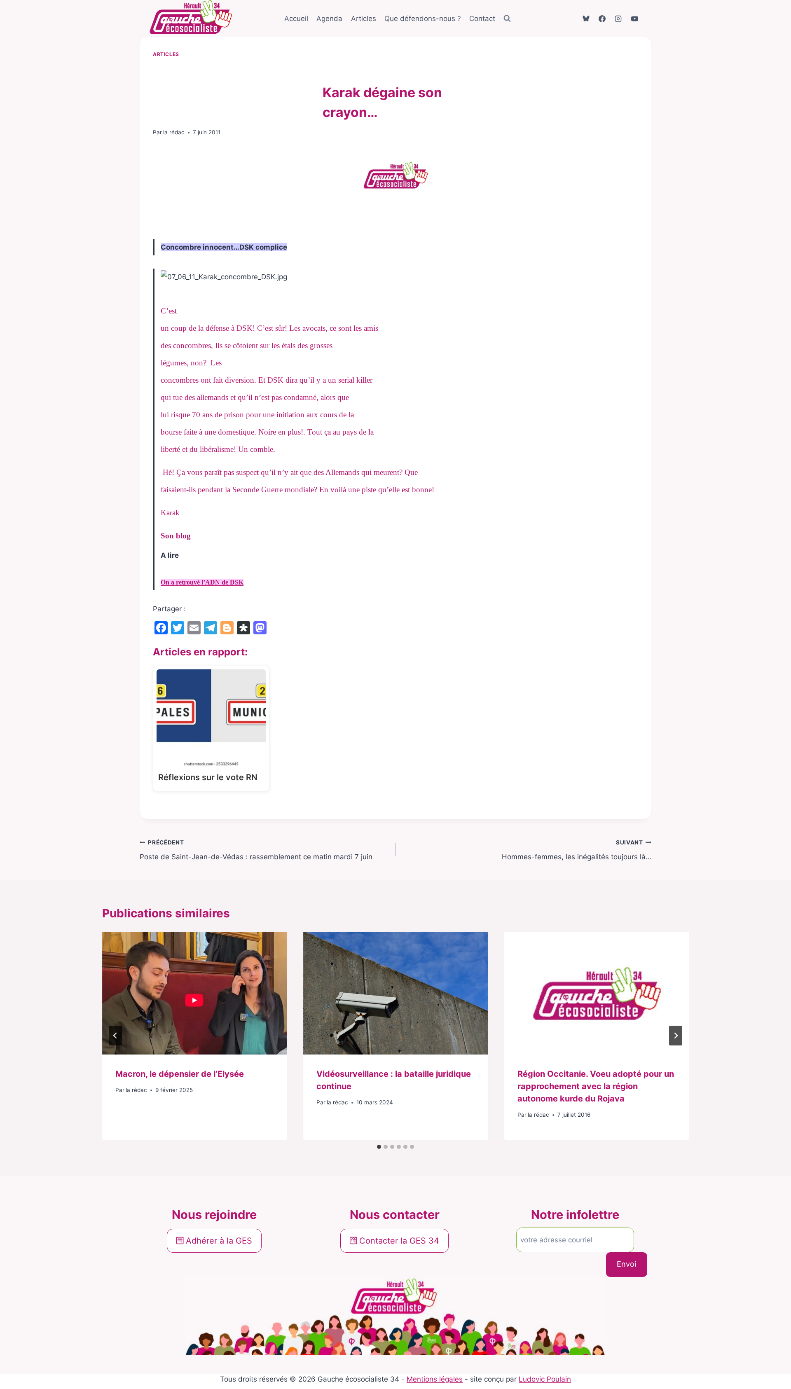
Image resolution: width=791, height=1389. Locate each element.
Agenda (329, 18)
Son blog (176, 535)
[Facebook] (602, 19)
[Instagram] (618, 19)
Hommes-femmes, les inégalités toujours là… (576, 850)
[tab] (379, 1147)
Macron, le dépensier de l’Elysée (179, 1074)
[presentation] (194, 993)
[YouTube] (634, 19)
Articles (363, 18)
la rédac (174, 132)
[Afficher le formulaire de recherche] (507, 18)
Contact (482, 18)
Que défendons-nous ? (422, 18)
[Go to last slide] (115, 1035)
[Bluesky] (586, 19)
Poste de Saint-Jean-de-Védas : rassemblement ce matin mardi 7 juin (256, 850)
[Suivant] (675, 1035)
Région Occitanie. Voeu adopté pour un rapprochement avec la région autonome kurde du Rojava (595, 1086)
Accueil (296, 18)
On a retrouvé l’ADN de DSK (202, 582)
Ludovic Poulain (545, 1379)
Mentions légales (435, 1379)
